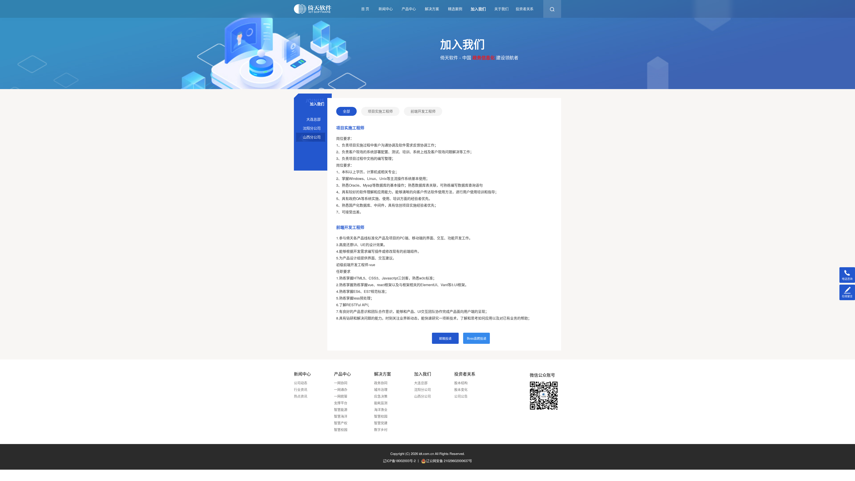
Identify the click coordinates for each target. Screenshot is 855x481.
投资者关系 (524, 8)
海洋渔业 (380, 409)
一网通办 (340, 389)
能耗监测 (380, 402)
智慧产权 (340, 422)
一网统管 (340, 396)
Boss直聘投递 (476, 338)
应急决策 (380, 396)
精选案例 (455, 8)
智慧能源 (340, 409)
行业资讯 (300, 389)
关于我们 (501, 8)
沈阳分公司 (422, 389)
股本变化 (461, 389)
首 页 (365, 8)
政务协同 (380, 382)
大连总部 (421, 382)
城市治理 (380, 389)
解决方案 (432, 8)
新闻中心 (386, 8)
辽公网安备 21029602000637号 (449, 460)
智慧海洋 (340, 416)
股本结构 (461, 382)
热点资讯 (300, 396)
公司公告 (461, 396)
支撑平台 (340, 402)
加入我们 (478, 9)
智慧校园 (340, 429)
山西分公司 (422, 396)
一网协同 (340, 382)
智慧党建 (380, 422)
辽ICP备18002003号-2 (399, 460)
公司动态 (300, 382)
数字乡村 (380, 429)
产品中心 (409, 8)
